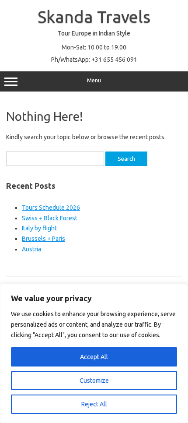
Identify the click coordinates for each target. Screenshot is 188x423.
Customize (94, 380)
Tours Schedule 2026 (51, 207)
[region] (94, 353)
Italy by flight (39, 228)
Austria (31, 249)
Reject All (94, 404)
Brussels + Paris (43, 238)
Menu (94, 80)
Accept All (94, 356)
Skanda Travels (94, 16)
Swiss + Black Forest (49, 218)
